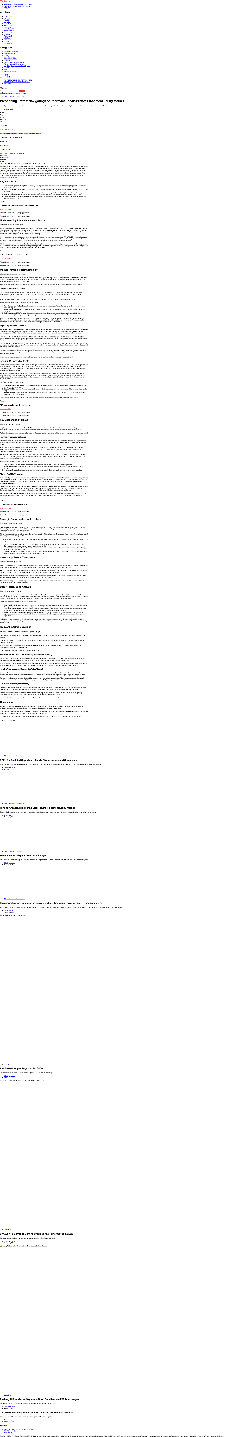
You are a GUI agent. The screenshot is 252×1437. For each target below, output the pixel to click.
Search (22, 91)
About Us (7, 8)
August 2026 (8, 16)
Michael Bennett (9, 1028)
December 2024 (9, 41)
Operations (7, 60)
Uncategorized (8, 67)
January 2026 (8, 27)
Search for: (3, 88)
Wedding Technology (10, 71)
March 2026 (8, 25)
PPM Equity (4, 1)
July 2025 (7, 38)
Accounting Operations (11, 51)
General (6, 55)
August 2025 (8, 36)
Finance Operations (10, 53)
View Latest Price (5, 209)
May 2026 (7, 22)
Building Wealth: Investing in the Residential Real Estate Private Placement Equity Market (21, 133)
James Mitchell (4, 146)
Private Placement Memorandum (17, 6)
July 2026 (7, 18)
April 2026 (7, 23)
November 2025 (9, 31)
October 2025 (8, 32)
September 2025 (9, 34)
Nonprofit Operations (10, 59)
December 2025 (9, 29)
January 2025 (8, 39)
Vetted (6, 69)
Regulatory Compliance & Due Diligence (17, 66)
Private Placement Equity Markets (18, 4)
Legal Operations (9, 57)
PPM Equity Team (9, 885)
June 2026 (7, 20)
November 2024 (9, 43)
